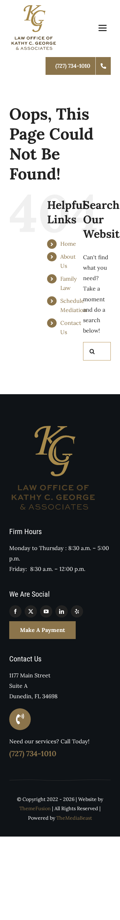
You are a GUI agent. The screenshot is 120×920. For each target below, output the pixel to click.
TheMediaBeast (74, 818)
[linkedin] (61, 611)
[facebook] (15, 611)
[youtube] (46, 611)
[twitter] (31, 611)
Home (68, 243)
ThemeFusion (35, 808)
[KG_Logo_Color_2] (34, 7)
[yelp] (77, 611)
